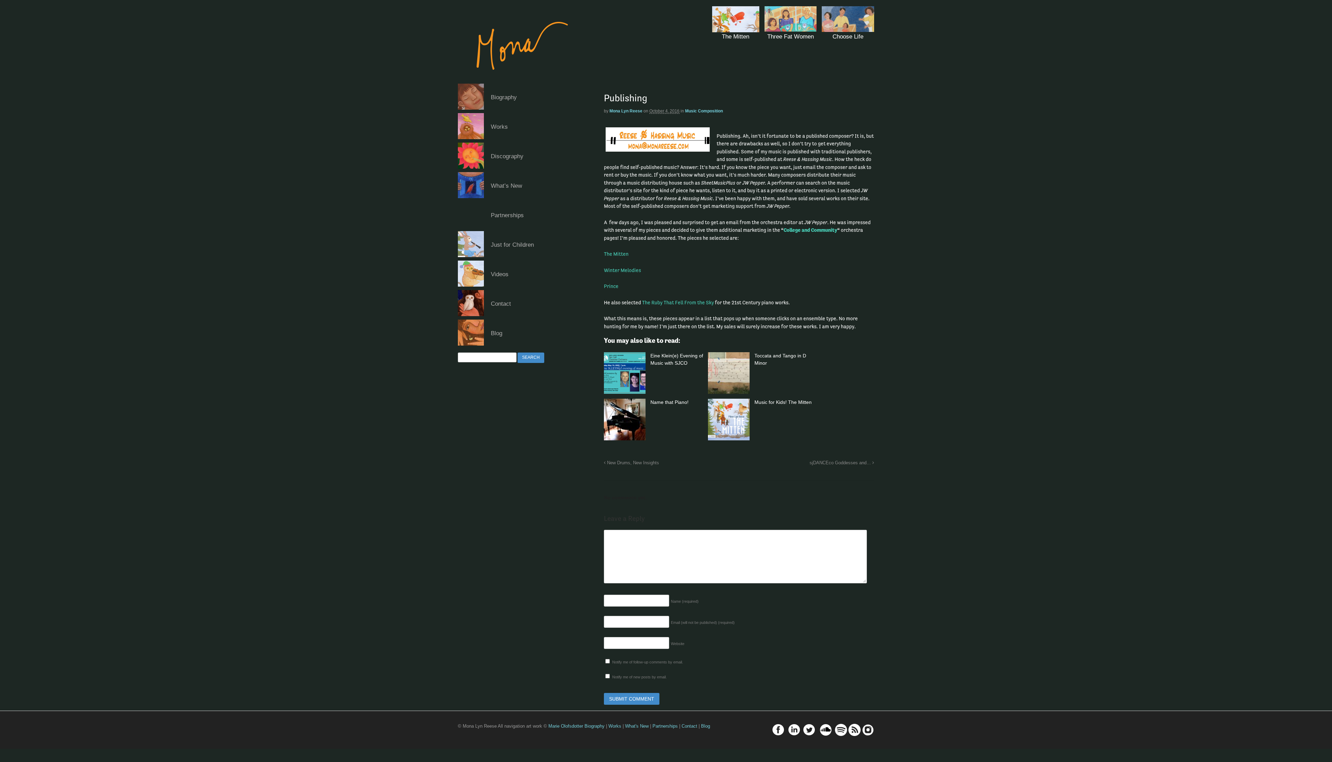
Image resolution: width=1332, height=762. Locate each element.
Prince (611, 286)
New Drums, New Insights (632, 462)
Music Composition (704, 111)
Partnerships (507, 215)
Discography (507, 156)
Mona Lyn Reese (625, 111)
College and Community (810, 230)
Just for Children (512, 245)
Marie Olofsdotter (566, 726)
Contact (501, 303)
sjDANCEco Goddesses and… (841, 462)
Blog (496, 333)
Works (499, 127)
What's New (637, 726)
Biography (504, 97)
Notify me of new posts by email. (639, 677)
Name (685, 601)
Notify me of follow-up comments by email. (647, 662)
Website (677, 644)
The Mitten (616, 254)
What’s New (506, 186)
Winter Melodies (622, 270)
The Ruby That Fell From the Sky (678, 302)
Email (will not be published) (703, 622)
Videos (500, 274)
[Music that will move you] (515, 80)
